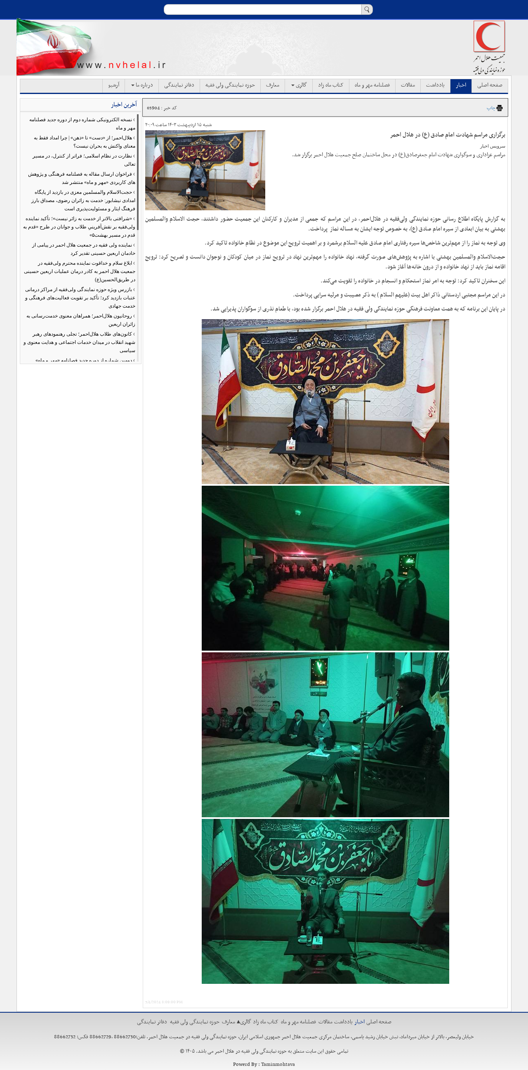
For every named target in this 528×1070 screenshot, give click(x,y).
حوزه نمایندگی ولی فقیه (230, 85)
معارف (272, 85)
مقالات (408, 85)
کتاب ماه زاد (331, 85)
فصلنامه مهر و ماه (372, 85)
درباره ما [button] (143, 85)
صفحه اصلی (489, 85)
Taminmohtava (278, 1064)
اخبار (461, 85)
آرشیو (113, 85)
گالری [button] (301, 85)
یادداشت (435, 85)
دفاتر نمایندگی (179, 85)
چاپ (491, 108)
